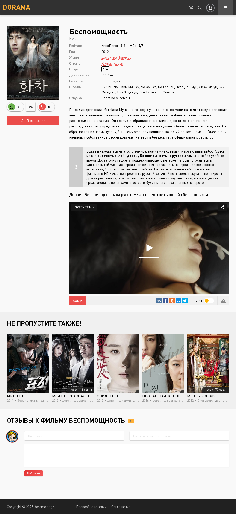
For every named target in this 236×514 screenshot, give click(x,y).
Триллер (124, 57)
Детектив (109, 57)
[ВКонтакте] (159, 300)
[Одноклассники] (172, 300)
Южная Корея (112, 63)
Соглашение (120, 507)
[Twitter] (185, 300)
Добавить (34, 473)
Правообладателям (91, 507)
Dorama (16, 7)
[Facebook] (165, 300)
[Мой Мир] (178, 300)
